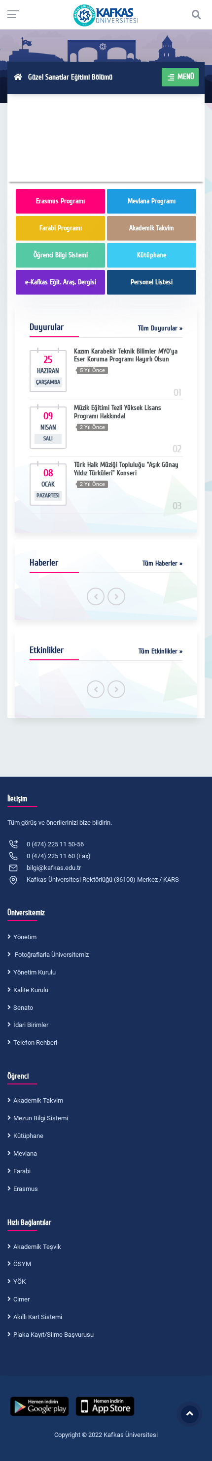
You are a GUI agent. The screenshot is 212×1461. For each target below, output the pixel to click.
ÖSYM (22, 1264)
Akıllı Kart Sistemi (37, 1317)
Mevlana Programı (152, 201)
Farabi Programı (60, 228)
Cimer (21, 1299)
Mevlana (25, 1153)
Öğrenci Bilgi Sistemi (61, 255)
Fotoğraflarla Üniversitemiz (51, 954)
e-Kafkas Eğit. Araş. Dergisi (60, 282)
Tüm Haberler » (162, 563)
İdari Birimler (30, 1024)
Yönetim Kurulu (34, 972)
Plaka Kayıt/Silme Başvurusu (53, 1334)
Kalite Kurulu (30, 990)
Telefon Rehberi (35, 1042)
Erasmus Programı (60, 201)
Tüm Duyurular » (160, 328)
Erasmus (25, 1188)
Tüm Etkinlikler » (160, 651)
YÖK (19, 1281)
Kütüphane (151, 255)
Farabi (22, 1171)
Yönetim (24, 937)
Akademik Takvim (151, 228)
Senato (23, 1007)
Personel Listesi (152, 282)
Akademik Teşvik (37, 1246)
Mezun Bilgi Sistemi (40, 1118)
